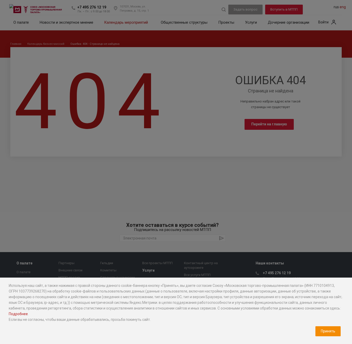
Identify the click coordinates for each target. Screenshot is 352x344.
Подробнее (18, 314)
